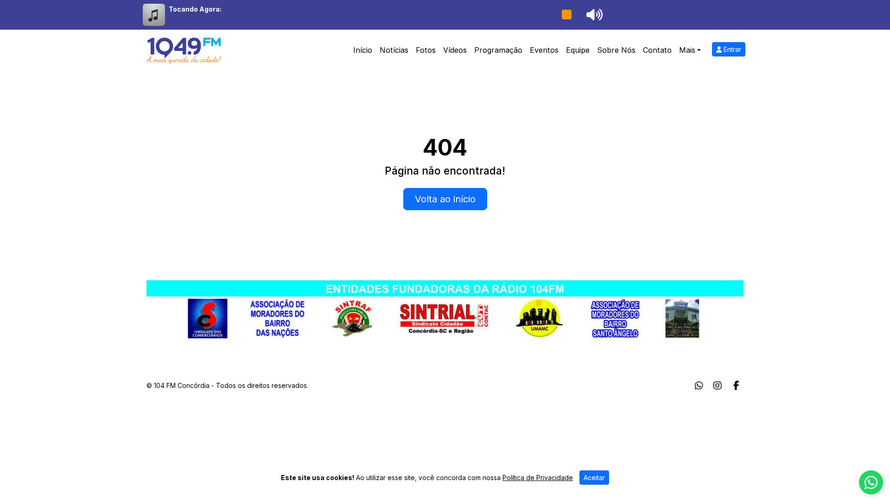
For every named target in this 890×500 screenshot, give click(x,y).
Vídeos (455, 50)
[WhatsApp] (699, 385)
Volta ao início (445, 199)
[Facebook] (736, 385)
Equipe (578, 50)
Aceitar (594, 477)
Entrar (731, 49)
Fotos (426, 50)
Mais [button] (687, 50)
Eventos (544, 50)
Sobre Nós (616, 50)
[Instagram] (717, 385)
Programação (498, 50)
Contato (657, 50)
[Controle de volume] (592, 15)
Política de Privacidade (537, 477)
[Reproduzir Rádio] (566, 15)
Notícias (394, 50)
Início (362, 50)
